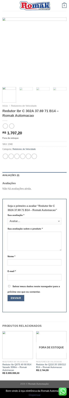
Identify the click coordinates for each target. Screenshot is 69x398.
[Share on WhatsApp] (5, 156)
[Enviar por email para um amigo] (22, 156)
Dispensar (34, 395)
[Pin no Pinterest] (28, 156)
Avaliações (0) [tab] (10, 175)
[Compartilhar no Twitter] (17, 156)
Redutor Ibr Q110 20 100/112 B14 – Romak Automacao (51, 366)
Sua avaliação (16, 215)
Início (5, 106)
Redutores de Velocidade (24, 106)
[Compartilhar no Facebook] (11, 156)
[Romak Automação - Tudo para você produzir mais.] (34, 5)
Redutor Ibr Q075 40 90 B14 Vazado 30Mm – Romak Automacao (16, 367)
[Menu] (4, 5)
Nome (11, 256)
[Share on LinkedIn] (34, 156)
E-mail (12, 271)
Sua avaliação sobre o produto (25, 228)
